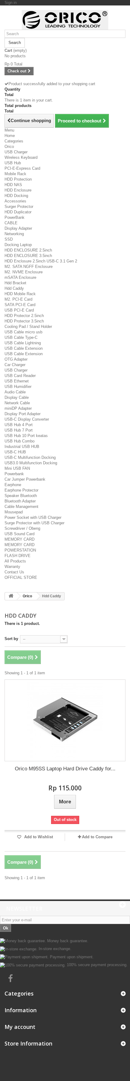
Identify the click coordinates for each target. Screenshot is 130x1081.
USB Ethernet (17, 381)
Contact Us (14, 572)
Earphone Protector (21, 490)
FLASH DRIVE (18, 555)
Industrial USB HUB (22, 446)
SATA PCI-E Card (20, 304)
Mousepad (14, 512)
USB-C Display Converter (27, 419)
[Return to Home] (11, 596)
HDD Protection (18, 179)
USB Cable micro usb (23, 332)
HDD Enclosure (18, 190)
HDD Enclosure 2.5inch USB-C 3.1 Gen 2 (41, 261)
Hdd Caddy (14, 288)
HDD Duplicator (18, 212)
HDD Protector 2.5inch (24, 315)
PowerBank (14, 217)
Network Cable (17, 403)
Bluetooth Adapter (20, 501)
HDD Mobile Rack (20, 294)
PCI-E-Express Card (22, 168)
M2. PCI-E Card (18, 299)
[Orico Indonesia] (65, 20)
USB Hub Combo (19, 441)
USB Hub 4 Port (19, 424)
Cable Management (21, 506)
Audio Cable (15, 392)
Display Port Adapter (23, 414)
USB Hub (13, 163)
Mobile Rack (15, 174)
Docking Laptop (18, 244)
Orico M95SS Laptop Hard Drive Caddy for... (65, 769)
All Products (15, 561)
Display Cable (17, 397)
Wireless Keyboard (21, 157)
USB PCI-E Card (19, 310)
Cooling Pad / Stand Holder (28, 326)
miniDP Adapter (18, 408)
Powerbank (14, 474)
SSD (9, 239)
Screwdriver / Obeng (22, 528)
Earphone (13, 484)
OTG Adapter (16, 359)
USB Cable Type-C (21, 337)
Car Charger (15, 364)
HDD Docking (16, 195)
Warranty (12, 566)
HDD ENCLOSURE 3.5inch (28, 255)
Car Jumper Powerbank (25, 479)
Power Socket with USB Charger (33, 517)
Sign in (11, 2)
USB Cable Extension (24, 348)
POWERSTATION (20, 550)
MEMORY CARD (19, 539)
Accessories (15, 201)
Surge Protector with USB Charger (34, 523)
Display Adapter (18, 228)
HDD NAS (13, 184)
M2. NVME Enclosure (24, 272)
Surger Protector (19, 206)
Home (10, 135)
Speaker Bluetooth (21, 495)
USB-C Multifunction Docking (30, 457)
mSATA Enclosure (20, 277)
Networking (14, 234)
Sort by (11, 638)
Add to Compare (97, 837)
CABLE (11, 223)
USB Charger (16, 152)
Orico (9, 146)
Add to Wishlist (38, 837)
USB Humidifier (18, 386)
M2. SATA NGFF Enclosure (29, 266)
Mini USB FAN (17, 468)
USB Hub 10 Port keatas (26, 435)
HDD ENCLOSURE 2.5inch (28, 250)
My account (20, 1026)
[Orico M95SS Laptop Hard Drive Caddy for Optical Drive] (65, 720)
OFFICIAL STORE (21, 577)
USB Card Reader (20, 375)
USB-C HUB (15, 452)
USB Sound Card (19, 534)
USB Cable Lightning (23, 343)
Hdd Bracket (15, 283)
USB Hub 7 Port (19, 430)
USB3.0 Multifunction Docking (31, 463)
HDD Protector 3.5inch (24, 321)
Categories (14, 141)
